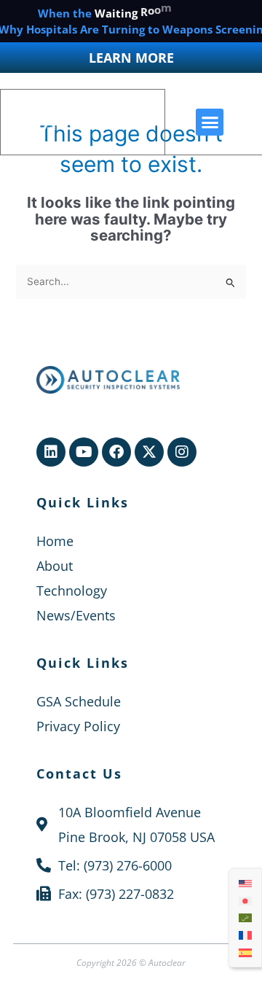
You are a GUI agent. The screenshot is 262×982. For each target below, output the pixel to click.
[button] (209, 122)
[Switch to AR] (245, 918)
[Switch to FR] (245, 935)
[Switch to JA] (245, 900)
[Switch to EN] (245, 883)
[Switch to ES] (245, 952)
